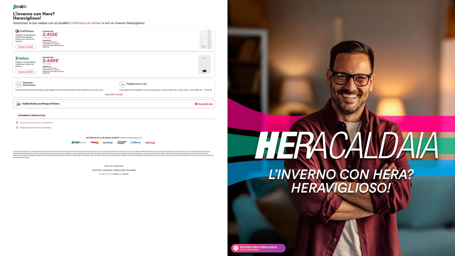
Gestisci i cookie (119, 170)
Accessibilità (131, 170)
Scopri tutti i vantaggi (114, 94)
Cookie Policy (108, 170)
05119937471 (126, 174)
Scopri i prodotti (25, 47)
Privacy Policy (97, 170)
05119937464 (116, 174)
